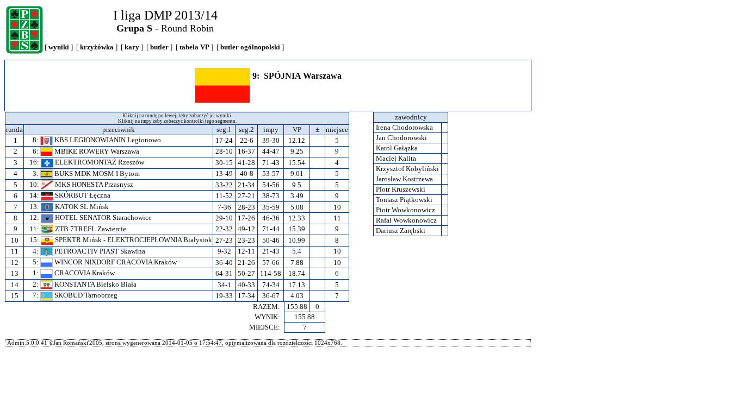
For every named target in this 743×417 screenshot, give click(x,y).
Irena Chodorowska (404, 127)
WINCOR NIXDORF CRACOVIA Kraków (115, 262)
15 (14, 296)
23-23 (246, 240)
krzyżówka (96, 47)
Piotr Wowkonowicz (405, 210)
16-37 (246, 151)
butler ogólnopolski (250, 47)
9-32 (224, 251)
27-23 (224, 240)
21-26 (246, 262)
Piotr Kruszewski (400, 189)
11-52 (224, 196)
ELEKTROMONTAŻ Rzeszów (98, 162)
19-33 (224, 296)
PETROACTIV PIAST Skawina (99, 251)
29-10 (224, 218)
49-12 (246, 229)
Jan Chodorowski (401, 138)
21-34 (246, 185)
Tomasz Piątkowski (404, 199)
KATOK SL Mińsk (81, 207)
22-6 (246, 140)
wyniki (59, 47)
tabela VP (194, 47)
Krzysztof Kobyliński (407, 169)
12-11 (246, 251)
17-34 (246, 296)
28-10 (224, 151)
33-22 (224, 185)
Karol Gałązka (396, 148)
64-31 (224, 273)
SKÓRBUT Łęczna (81, 195)
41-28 (246, 163)
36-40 (224, 262)
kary (132, 47)
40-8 (246, 173)
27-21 (246, 196)
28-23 (246, 207)
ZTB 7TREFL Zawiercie (89, 229)
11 (14, 251)
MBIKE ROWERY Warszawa (96, 151)
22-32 (224, 229)
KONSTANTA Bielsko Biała (95, 284)
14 (14, 285)
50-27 (246, 273)
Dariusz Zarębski (400, 230)
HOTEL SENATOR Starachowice (102, 217)
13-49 (224, 173)
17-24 (224, 140)
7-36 (224, 207)
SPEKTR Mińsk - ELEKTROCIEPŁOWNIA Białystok (132, 240)
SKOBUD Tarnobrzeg (85, 295)
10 (14, 240)
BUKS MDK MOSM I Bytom (96, 173)
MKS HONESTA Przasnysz (93, 184)
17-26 (246, 218)
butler (159, 47)
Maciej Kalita (396, 158)
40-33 (246, 285)
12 (14, 262)
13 (14, 273)
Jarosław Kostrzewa (404, 179)
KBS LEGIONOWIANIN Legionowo (107, 140)
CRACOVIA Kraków (84, 273)
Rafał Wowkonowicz (406, 220)
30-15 (224, 163)
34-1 (224, 285)
